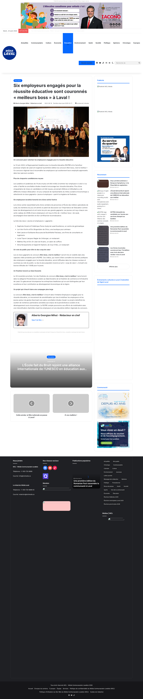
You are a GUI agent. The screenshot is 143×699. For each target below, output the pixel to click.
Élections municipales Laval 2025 (113, 500)
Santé (91, 43)
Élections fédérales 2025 (111, 497)
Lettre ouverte (108, 475)
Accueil (30, 688)
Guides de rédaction (97, 692)
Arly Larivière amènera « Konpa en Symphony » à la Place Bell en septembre (119, 183)
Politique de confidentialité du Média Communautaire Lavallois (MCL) (92, 688)
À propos (136, 43)
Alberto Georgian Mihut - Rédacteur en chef (28, 103)
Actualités (24, 43)
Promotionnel (116, 482)
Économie (57, 43)
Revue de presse (109, 486)
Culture (48, 43)
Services (65, 688)
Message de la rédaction (111, 479)
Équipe (59, 688)
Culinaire (106, 468)
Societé (126, 486)
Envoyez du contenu (41, 688)
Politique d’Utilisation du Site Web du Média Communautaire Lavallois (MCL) (64, 692)
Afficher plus (113, 266)
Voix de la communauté (117, 490)
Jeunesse (119, 472)
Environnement (80, 43)
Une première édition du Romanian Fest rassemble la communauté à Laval (119, 229)
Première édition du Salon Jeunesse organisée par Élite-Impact (50, 31)
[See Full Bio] (43, 320)
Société (98, 43)
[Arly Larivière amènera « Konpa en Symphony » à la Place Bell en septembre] (103, 184)
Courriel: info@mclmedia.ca (22, 476)
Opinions (116, 43)
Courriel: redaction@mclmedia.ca (23, 494)
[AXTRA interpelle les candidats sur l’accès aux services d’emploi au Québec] (103, 217)
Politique (107, 43)
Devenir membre (86, 63)
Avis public (116, 461)
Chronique (126, 43)
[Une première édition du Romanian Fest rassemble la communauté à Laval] (103, 235)
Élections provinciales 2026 (112, 504)
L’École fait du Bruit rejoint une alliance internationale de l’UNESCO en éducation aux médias (51, 368)
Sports (106, 490)
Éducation (68, 43)
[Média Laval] (9, 53)
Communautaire (37, 43)
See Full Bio (37, 320)
